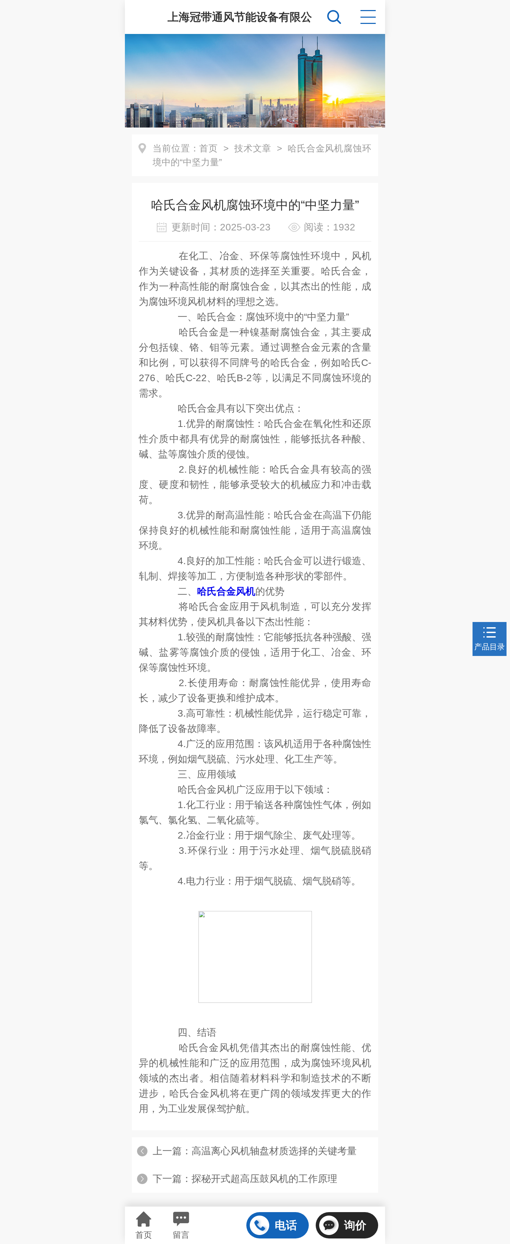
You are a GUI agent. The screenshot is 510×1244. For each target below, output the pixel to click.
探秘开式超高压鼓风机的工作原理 (264, 1178)
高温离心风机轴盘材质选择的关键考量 (274, 1151)
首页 (208, 148)
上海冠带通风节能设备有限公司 (240, 22)
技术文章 (253, 148)
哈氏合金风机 (226, 591)
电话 (286, 1225)
